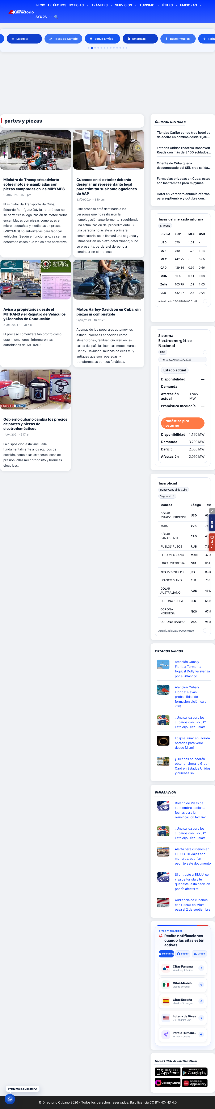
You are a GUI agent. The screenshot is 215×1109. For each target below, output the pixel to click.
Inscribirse (168, 953)
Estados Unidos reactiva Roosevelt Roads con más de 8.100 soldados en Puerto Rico (183, 150)
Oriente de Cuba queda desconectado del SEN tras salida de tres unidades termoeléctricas (182, 165)
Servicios (123, 5)
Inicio (40, 5)
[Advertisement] (107, 84)
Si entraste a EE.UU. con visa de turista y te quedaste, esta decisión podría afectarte (193, 882)
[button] (212, 522)
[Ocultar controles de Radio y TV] (212, 511)
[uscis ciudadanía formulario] (165, 902)
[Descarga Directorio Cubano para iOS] (168, 1074)
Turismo (146, 5)
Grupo (201, 953)
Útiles (167, 5)
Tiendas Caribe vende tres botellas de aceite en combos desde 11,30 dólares (183, 135)
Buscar (56, 17)
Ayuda (41, 17)
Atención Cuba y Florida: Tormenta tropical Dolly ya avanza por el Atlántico (192, 669)
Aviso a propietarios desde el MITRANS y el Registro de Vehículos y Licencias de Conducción (34, 314)
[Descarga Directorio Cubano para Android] (195, 1074)
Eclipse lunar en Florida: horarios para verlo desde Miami (193, 743)
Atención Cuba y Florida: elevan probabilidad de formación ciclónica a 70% (190, 696)
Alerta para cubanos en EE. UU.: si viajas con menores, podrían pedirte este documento (193, 856)
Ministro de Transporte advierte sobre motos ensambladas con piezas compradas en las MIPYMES (34, 184)
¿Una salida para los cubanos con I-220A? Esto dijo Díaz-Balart (190, 722)
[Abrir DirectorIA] (10, 1099)
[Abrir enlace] (165, 664)
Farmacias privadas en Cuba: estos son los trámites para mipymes (183, 181)
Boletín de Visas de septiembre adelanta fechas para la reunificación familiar (190, 810)
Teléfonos (56, 5)
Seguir (185, 953)
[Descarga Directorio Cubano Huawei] (195, 1085)
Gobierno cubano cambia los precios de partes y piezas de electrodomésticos (35, 424)
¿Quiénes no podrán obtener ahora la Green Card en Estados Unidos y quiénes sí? (193, 766)
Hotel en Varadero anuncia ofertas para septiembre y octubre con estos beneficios (183, 196)
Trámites (99, 5)
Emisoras (188, 5)
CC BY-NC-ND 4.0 (163, 1102)
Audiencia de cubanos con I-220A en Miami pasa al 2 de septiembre (192, 904)
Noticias (76, 5)
